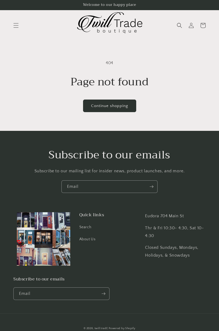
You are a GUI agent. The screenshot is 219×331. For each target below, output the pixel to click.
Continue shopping (109, 106)
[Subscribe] (151, 186)
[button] (16, 25)
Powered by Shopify (122, 328)
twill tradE (101, 328)
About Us (87, 239)
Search (85, 227)
